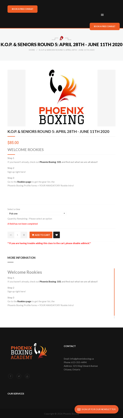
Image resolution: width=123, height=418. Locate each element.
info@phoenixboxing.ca (82, 358)
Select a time (14, 209)
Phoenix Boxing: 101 (50, 162)
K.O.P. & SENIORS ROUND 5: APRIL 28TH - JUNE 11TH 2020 (58, 131)
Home (32, 50)
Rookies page (24, 181)
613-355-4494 (79, 362)
